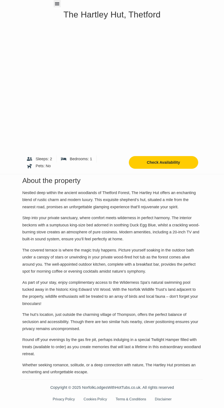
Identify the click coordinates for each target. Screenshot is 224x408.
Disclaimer (163, 399)
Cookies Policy (95, 399)
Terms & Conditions (131, 399)
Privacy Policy (64, 399)
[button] (57, 3)
